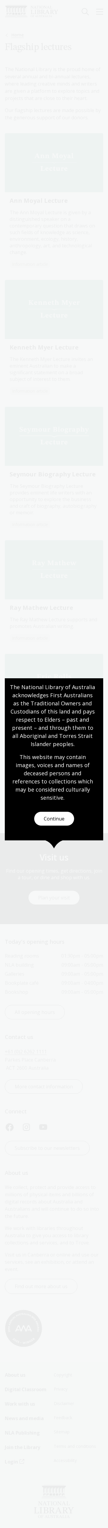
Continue (54, 818)
